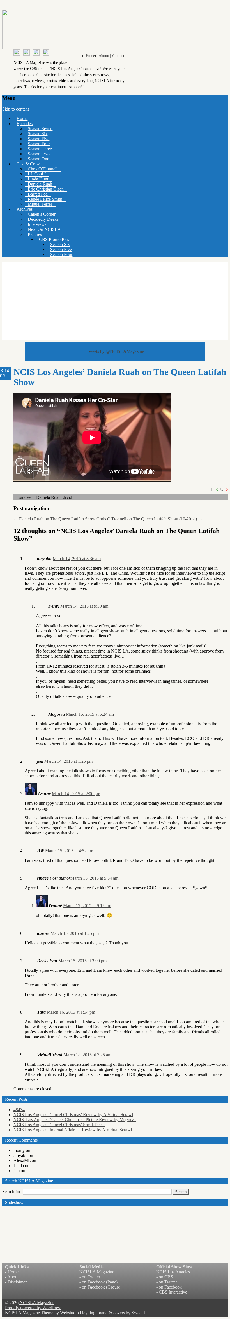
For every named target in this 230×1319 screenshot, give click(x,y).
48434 (19, 1109)
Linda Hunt (38, 179)
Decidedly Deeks (43, 219)
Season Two (39, 153)
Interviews (37, 224)
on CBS (166, 1277)
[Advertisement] (115, 301)
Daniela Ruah (40, 184)
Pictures (35, 234)
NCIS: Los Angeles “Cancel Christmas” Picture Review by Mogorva (74, 1119)
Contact (118, 56)
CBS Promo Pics (54, 239)
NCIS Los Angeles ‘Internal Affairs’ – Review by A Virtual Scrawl (72, 1129)
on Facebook (170, 1287)
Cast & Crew (28, 163)
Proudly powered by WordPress (33, 1307)
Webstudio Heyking (77, 1312)
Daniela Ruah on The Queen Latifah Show (54, 519)
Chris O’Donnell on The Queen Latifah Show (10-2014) (149, 519)
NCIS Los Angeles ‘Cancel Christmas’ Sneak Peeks (59, 1124)
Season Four (39, 143)
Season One (38, 158)
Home (22, 118)
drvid (67, 497)
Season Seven (40, 128)
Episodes (25, 123)
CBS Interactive (173, 1292)
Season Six (37, 133)
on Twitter (91, 1277)
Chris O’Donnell (43, 168)
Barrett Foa (38, 194)
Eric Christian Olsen (46, 189)
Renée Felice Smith (45, 199)
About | (105, 56)
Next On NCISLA (44, 229)
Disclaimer (17, 1282)
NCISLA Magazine (36, 1302)
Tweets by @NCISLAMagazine (115, 351)
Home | (91, 56)
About (13, 1277)
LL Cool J (37, 174)
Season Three (40, 148)
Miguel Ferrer (40, 204)
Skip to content (15, 109)
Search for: (12, 1191)
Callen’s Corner (42, 214)
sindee (25, 497)
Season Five (38, 138)
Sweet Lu (140, 1312)
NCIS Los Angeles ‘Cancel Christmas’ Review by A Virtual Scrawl (73, 1114)
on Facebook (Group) (101, 1287)
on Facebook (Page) (100, 1282)
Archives (25, 209)
